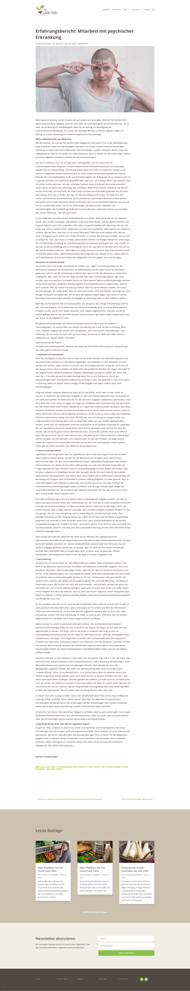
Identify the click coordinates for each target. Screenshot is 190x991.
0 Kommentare (82, 44)
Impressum (102, 979)
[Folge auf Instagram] (146, 979)
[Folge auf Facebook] (141, 979)
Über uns (135, 10)
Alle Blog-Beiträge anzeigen (95, 912)
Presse (38, 979)
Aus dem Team (70, 44)
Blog (125, 10)
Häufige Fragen (62, 979)
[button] (5, 986)
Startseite (106, 10)
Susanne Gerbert (45, 44)
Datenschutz (123, 979)
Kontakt (147, 10)
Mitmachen (116, 10)
